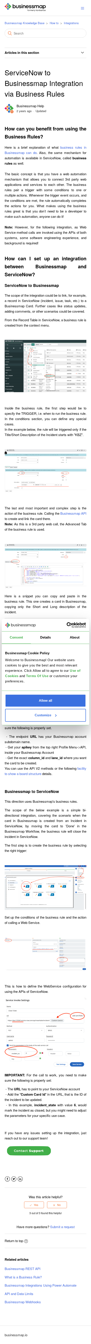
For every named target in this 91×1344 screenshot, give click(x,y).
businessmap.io (16, 1334)
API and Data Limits (19, 1293)
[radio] (34, 1205)
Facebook (7, 1179)
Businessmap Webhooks (23, 1301)
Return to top (14, 1240)
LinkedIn (20, 1179)
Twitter (14, 1179)
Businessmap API (73, 513)
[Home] (25, 10)
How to (54, 23)
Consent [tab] (16, 637)
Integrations (71, 23)
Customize (43, 715)
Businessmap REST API (22, 1268)
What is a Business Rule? (23, 1277)
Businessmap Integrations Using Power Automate (40, 1285)
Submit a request (62, 1226)
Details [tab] (45, 637)
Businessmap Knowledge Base (24, 23)
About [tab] (75, 637)
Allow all (45, 700)
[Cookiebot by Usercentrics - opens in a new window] (66, 625)
